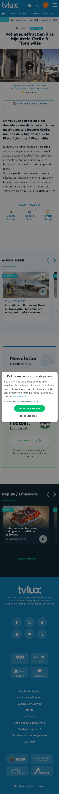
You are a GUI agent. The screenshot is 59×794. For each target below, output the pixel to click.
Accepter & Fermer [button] (29, 408)
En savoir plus (21, 396)
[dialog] (29, 397)
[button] (29, 401)
